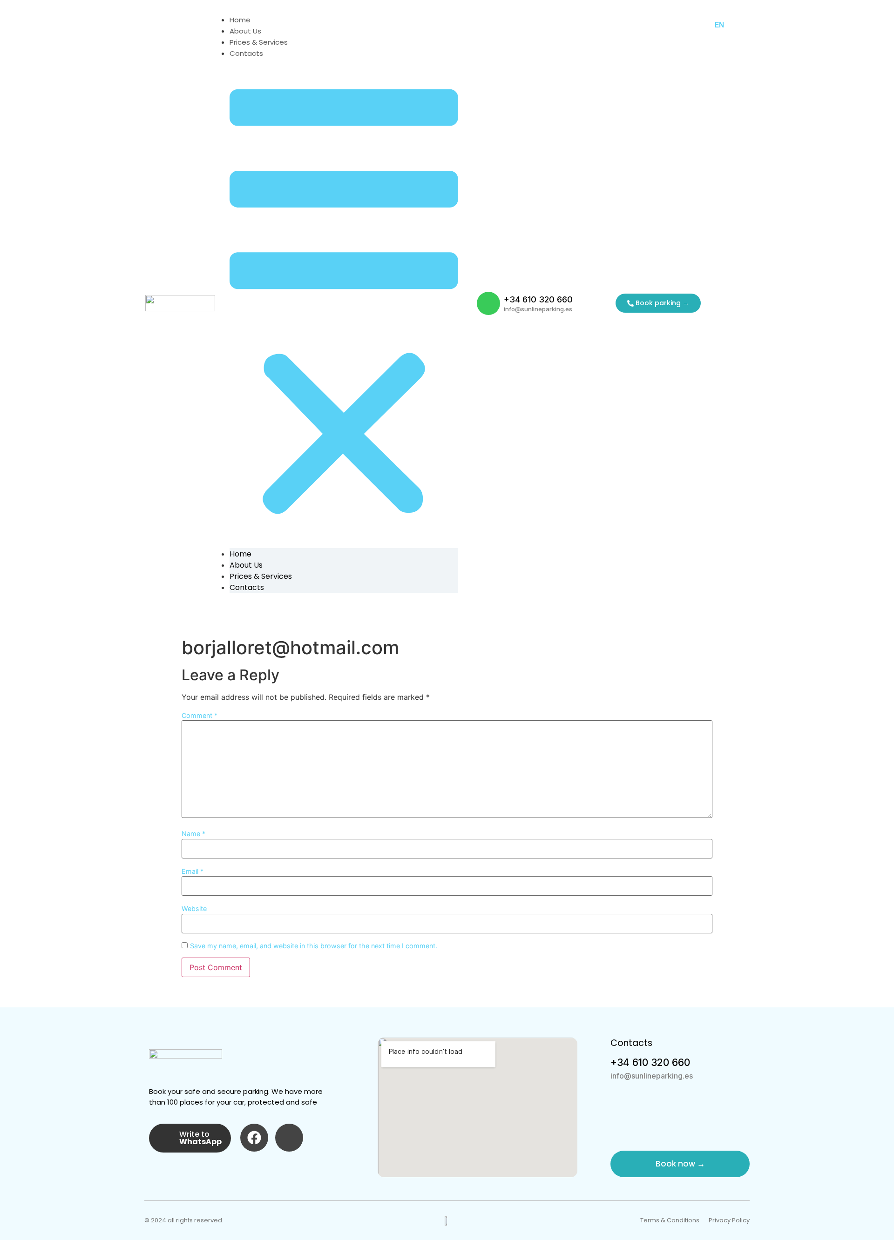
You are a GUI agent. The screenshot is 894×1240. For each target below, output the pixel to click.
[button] (344, 303)
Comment (199, 715)
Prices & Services (259, 42)
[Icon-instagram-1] (289, 1138)
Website (194, 908)
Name (193, 834)
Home (240, 20)
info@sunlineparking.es (538, 309)
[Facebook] (254, 1138)
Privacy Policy (729, 1220)
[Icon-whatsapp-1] (488, 303)
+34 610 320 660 (538, 299)
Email (192, 871)
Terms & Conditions (669, 1220)
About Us (245, 31)
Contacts (246, 53)
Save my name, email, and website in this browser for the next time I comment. (313, 946)
